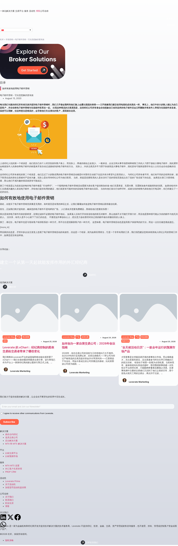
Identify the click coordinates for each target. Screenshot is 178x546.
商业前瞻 (25, 337)
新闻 (5, 341)
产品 (18, 337)
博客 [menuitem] (38, 11)
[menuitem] (7, 10)
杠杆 (2, 39)
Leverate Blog (9, 337)
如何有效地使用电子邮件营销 (15, 88)
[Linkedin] (3, 517)
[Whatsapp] (3, 524)
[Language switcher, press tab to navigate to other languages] (16, 30)
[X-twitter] (10, 517)
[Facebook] (17, 517)
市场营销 (9, 39)
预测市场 (125, 341)
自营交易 (85, 337)
